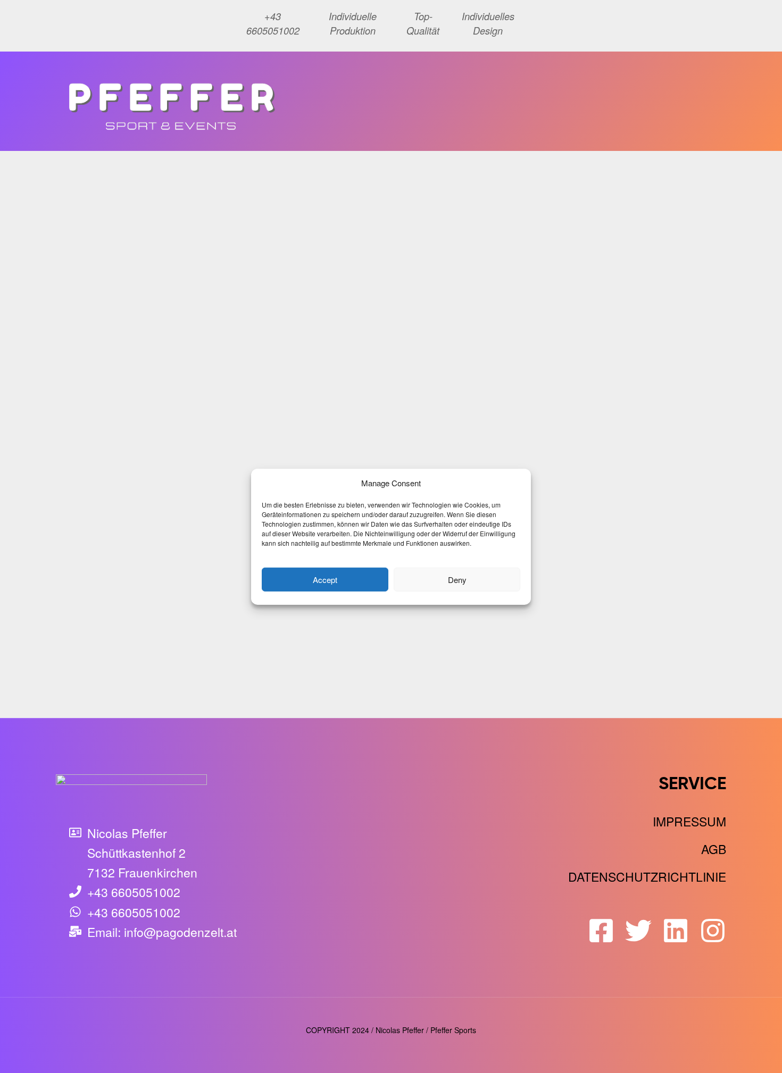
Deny (457, 579)
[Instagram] (713, 930)
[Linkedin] (675, 930)
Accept (325, 579)
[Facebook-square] (601, 930)
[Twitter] (638, 930)
